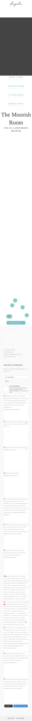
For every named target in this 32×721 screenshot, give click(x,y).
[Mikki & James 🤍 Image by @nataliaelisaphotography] (16, 484)
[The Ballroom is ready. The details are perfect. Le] (16, 407)
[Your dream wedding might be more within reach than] (16, 510)
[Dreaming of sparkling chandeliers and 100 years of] (16, 433)
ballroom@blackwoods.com (14, 354)
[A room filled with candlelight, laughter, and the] (16, 690)
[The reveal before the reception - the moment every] (16, 665)
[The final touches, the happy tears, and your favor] (16, 536)
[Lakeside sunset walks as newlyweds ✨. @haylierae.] (16, 458)
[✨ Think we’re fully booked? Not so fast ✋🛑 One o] (16, 613)
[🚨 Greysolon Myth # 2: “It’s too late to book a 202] (16, 587)
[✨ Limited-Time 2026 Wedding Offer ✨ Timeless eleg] (16, 639)
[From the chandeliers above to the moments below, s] (16, 562)
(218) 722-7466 (11, 356)
